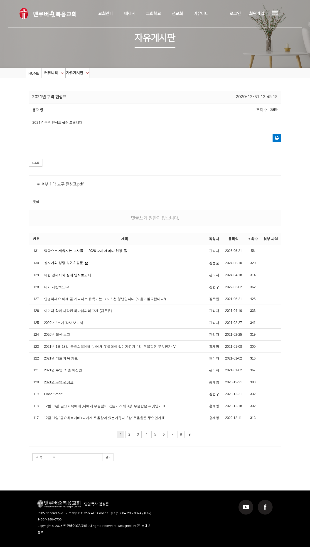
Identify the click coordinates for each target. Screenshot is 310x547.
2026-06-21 (233, 251)
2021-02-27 (233, 323)
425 (253, 299)
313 (253, 418)
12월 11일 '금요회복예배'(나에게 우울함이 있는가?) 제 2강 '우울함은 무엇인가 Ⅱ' (104, 418)
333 (253, 311)
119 (36, 394)
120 (36, 382)
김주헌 (214, 299)
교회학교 (153, 13)
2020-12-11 (233, 418)
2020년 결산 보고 (57, 334)
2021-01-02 (233, 358)
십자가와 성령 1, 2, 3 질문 (63, 263)
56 (253, 251)
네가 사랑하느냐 (56, 287)
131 (36, 251)
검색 (108, 457)
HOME (33, 73)
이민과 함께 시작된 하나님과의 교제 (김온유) (78, 311)
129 (36, 275)
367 (253, 370)
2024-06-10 (233, 263)
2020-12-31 (233, 382)
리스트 (35, 162)
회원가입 (256, 13)
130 (36, 263)
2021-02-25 (233, 334)
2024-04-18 (233, 275)
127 (36, 299)
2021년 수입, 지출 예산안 (63, 370)
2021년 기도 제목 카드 (61, 358)
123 (36, 346)
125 (36, 323)
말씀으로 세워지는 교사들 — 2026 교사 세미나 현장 (83, 251)
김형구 (214, 287)
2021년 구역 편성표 (59, 382)
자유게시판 (74, 73)
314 (253, 275)
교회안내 (105, 13)
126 (36, 311)
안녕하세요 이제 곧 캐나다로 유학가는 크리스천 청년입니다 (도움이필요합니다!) (105, 299)
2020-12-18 (233, 406)
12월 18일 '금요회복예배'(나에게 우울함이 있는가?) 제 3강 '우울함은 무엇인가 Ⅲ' (105, 406)
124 (36, 334)
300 (253, 346)
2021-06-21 (233, 299)
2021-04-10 (233, 311)
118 (36, 406)
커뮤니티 (201, 13)
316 (253, 358)
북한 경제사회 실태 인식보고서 (67, 275)
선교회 (177, 13)
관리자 (214, 251)
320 (253, 263)
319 (253, 334)
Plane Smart (53, 394)
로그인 (235, 13)
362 (253, 287)
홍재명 (214, 346)
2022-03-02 (233, 287)
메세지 (129, 13)
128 (36, 287)
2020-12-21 (233, 394)
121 (36, 370)
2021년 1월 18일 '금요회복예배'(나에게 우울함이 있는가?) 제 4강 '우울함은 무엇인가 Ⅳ (110, 346)
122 (36, 358)
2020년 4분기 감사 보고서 (63, 323)
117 (36, 418)
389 (253, 382)
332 (253, 394)
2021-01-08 (233, 346)
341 (253, 323)
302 (253, 406)
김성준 (214, 263)
